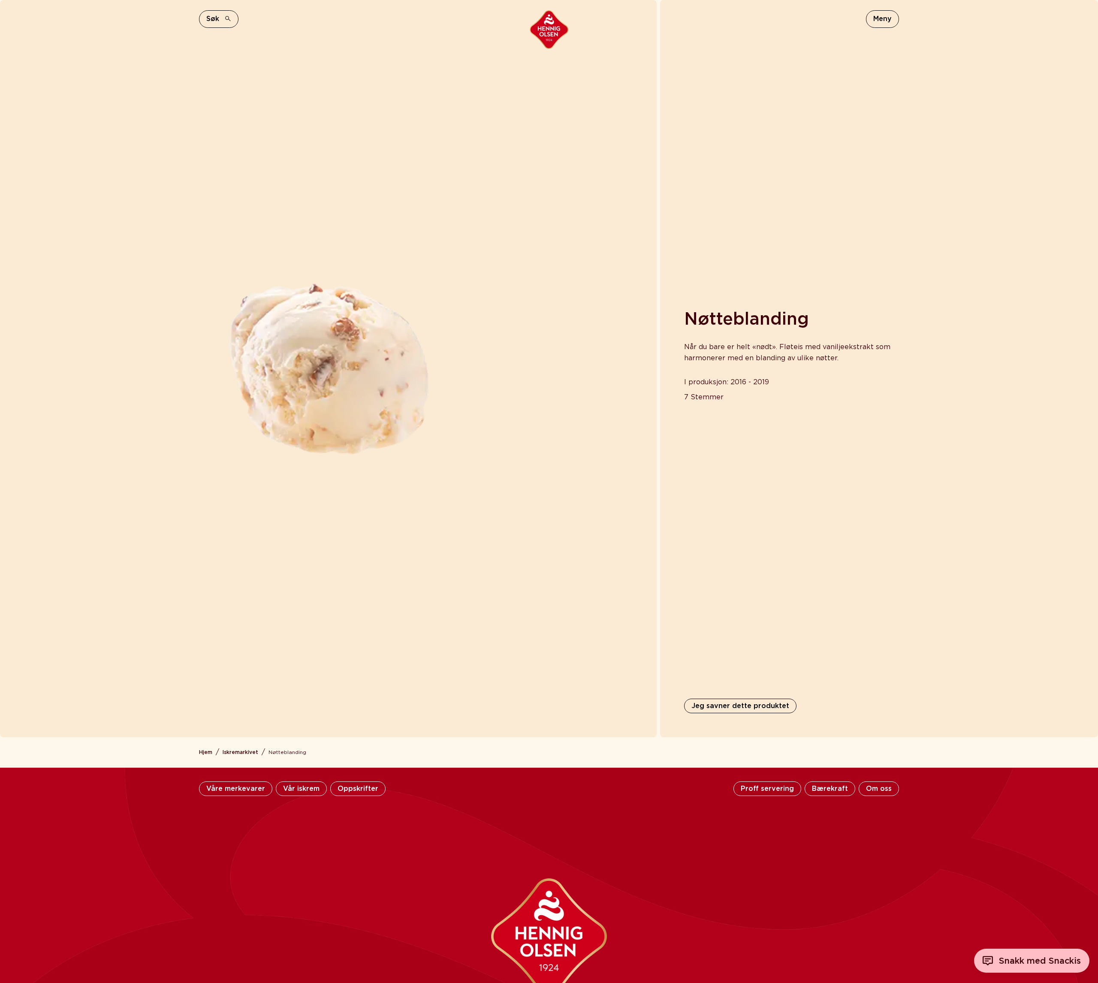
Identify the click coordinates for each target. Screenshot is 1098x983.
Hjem (205, 752)
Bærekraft (830, 788)
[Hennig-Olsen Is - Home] (549, 29)
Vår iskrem (301, 788)
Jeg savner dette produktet (740, 706)
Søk (212, 19)
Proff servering (767, 788)
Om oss (879, 788)
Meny (882, 19)
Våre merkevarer (235, 788)
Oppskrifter (358, 788)
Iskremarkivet (240, 752)
